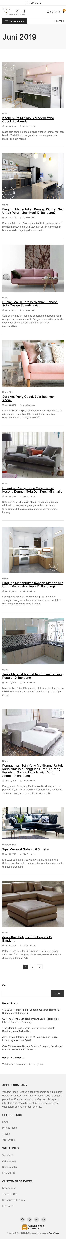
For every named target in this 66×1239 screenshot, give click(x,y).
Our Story (7, 1154)
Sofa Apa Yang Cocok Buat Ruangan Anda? (28, 398)
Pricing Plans (9, 1127)
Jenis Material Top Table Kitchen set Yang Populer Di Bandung (33, 676)
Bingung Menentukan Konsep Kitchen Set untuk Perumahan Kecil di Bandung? (32, 211)
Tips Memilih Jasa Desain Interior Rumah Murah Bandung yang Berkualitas (28, 1029)
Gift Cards (7, 1206)
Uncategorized (9, 844)
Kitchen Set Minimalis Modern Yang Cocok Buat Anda (28, 119)
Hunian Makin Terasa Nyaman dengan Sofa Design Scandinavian (30, 303)
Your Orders (9, 1139)
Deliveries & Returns (13, 1200)
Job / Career (9, 1160)
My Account (9, 1187)
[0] (62, 12)
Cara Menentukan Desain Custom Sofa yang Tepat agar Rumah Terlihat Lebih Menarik (32, 1048)
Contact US (8, 1172)
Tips (11, 392)
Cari (4, 985)
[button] (57, 21)
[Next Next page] (40, 966)
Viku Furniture (29, 126)
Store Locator (9, 1166)
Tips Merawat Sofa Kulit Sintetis (25, 849)
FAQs (5, 1121)
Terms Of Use (9, 1194)
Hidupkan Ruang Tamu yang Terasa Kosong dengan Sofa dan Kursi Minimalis (32, 489)
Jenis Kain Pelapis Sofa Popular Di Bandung (27, 938)
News (5, 113)
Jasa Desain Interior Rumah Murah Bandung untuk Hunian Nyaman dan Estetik (29, 1039)
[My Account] (58, 12)
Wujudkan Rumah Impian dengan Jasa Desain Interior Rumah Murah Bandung (31, 1011)
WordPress (54, 1233)
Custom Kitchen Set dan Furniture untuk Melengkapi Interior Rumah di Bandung (30, 1020)
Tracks (6, 1133)
